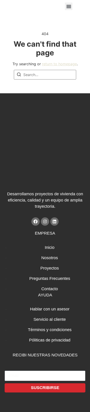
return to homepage (59, 64)
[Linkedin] (54, 221)
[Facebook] (35, 221)
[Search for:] (45, 75)
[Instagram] (45, 221)
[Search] (19, 75)
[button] (68, 6)
